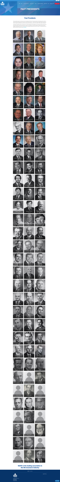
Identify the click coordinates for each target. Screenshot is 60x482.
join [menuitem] (56, 0)
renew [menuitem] (58, 0)
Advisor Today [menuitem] (45, 3)
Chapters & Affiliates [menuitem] (26, 3)
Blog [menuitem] (48, 3)
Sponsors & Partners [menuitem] (40, 3)
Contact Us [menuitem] (51, 3)
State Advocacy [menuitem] (32, 3)
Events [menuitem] (35, 3)
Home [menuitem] (19, 3)
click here (24, 27)
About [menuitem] (21, 3)
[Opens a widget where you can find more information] (57, 481)
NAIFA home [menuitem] (55, 0)
